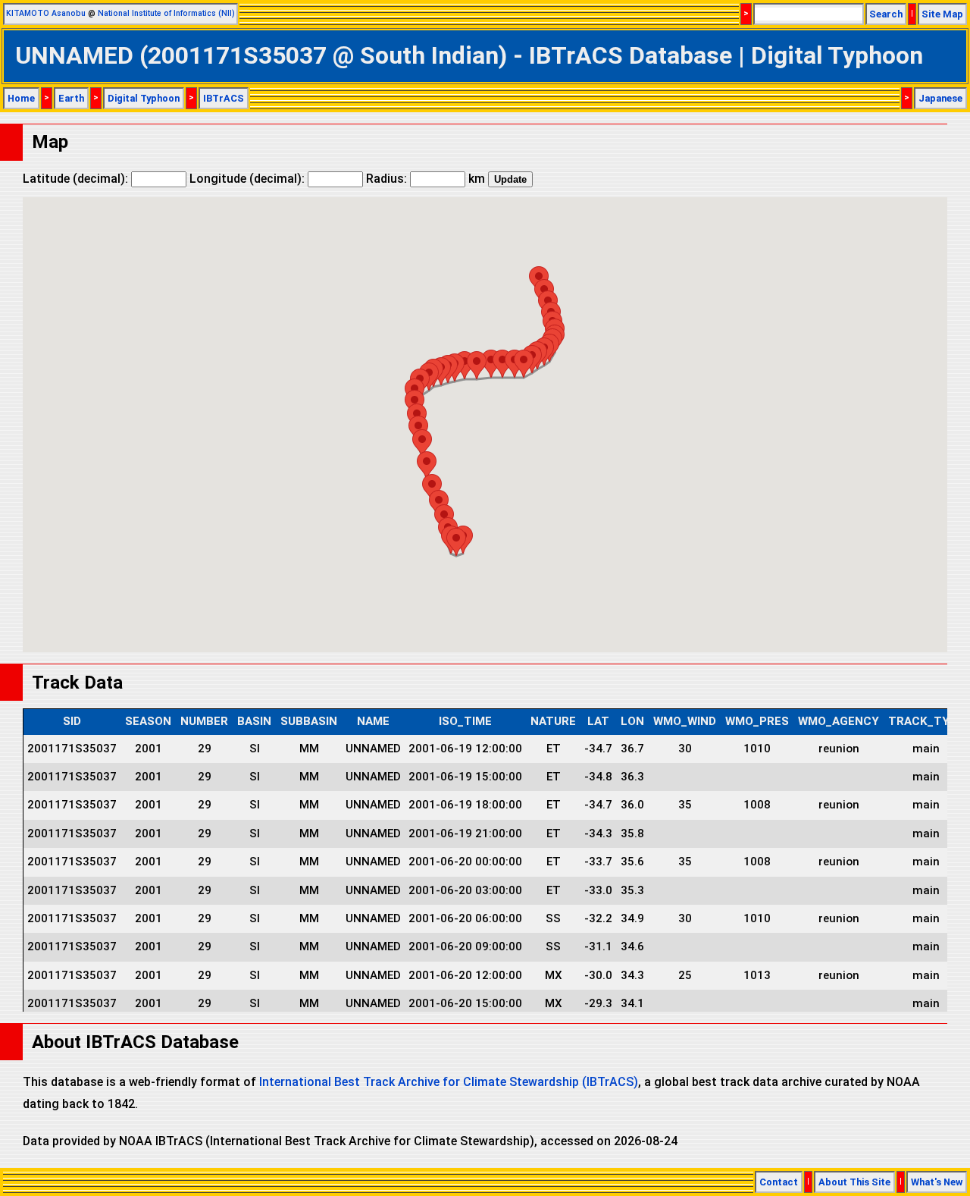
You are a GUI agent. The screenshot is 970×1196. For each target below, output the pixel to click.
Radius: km (425, 178)
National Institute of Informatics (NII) (166, 13)
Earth (71, 98)
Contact (778, 1182)
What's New (936, 1182)
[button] (456, 542)
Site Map (942, 14)
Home (21, 98)
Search (886, 14)
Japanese (940, 98)
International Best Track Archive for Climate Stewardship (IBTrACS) (448, 1082)
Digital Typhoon (144, 98)
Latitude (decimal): (77, 178)
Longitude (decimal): (248, 178)
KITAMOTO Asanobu (46, 13)
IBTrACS (223, 98)
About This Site (854, 1182)
